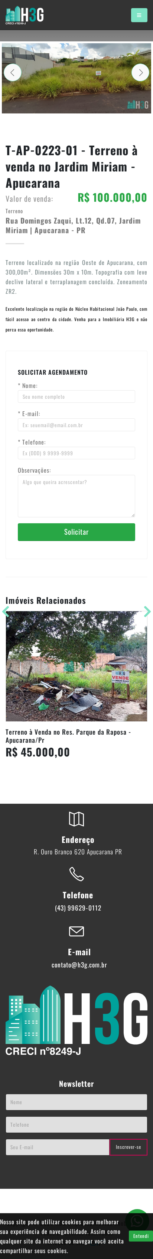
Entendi (141, 1235)
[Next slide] (140, 72)
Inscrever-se (128, 1146)
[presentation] (144, 610)
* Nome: (28, 385)
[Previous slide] (13, 72)
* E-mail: (29, 413)
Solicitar (76, 531)
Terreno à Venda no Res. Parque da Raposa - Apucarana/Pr (68, 736)
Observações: (34, 470)
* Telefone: (32, 442)
